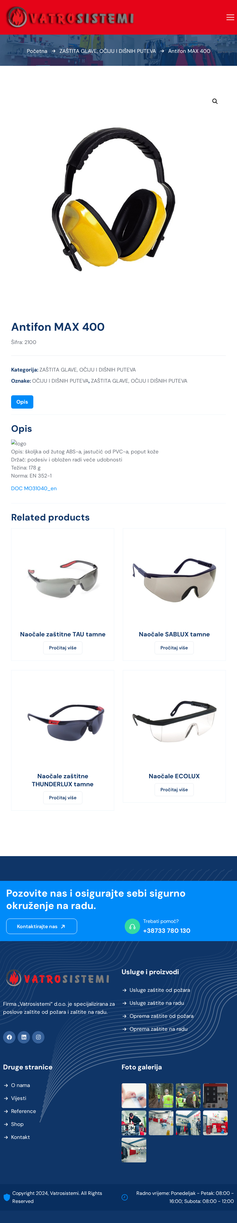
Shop (17, 1124)
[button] (215, 101)
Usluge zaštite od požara (160, 990)
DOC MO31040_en (34, 488)
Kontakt (20, 1137)
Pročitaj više (63, 648)
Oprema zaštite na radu (159, 1029)
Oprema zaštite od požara (161, 1016)
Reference (23, 1111)
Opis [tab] (22, 401)
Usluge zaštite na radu (157, 1003)
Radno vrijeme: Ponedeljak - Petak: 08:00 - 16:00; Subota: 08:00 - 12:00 (185, 1197)
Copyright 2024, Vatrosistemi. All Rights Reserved (57, 1197)
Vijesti (18, 1098)
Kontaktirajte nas (38, 926)
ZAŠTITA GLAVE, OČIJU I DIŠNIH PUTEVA (108, 51)
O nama (20, 1085)
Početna (37, 51)
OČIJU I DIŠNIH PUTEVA (60, 380)
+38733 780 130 (166, 931)
